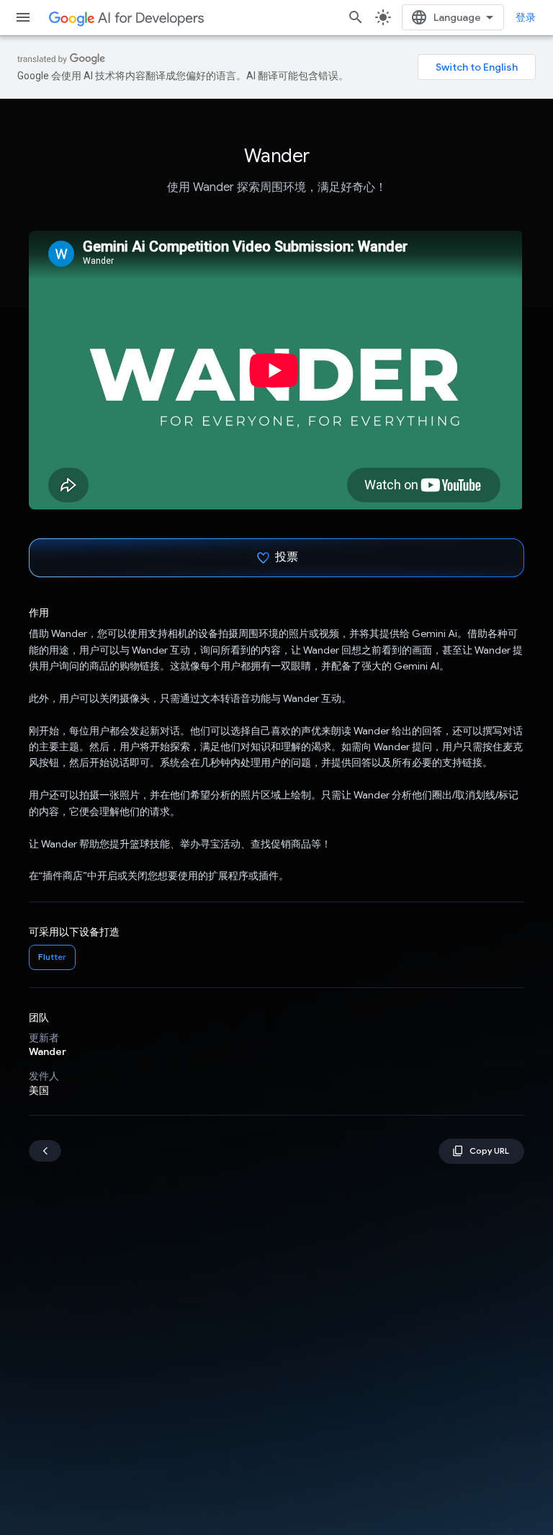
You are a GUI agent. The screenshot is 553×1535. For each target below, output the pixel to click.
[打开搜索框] (355, 17)
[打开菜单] (23, 17)
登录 (526, 17)
